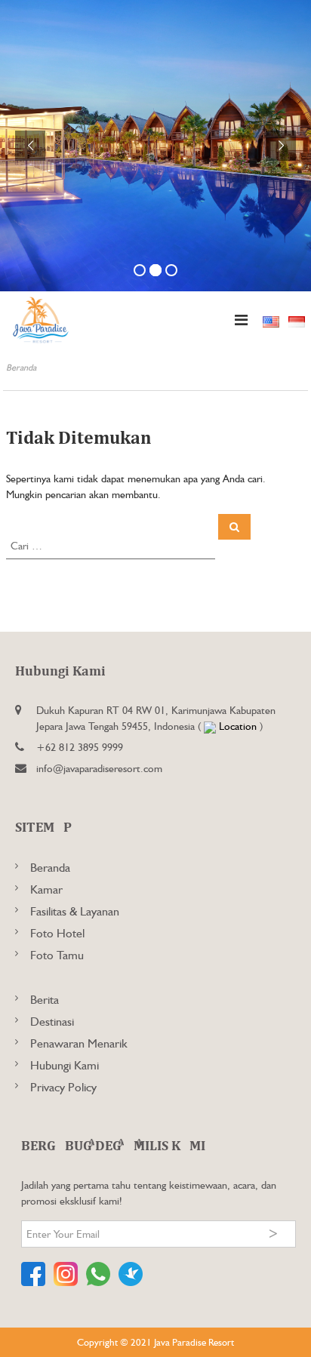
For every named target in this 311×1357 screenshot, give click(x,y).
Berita (44, 999)
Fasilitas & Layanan (74, 911)
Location (238, 726)
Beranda (50, 867)
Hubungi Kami (64, 1065)
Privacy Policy (63, 1087)
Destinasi (52, 1021)
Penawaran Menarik (79, 1043)
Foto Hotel (57, 933)
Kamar (46, 889)
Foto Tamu (57, 955)
